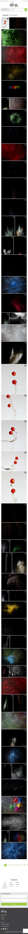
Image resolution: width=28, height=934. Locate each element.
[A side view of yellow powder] (7, 108)
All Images (5, 9)
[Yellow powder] (25, 79)
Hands (11, 882)
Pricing (9, 1)
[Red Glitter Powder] (25, 62)
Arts (17, 886)
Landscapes (11, 884)
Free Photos (5, 887)
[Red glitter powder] (25, 159)
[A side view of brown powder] (25, 362)
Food (5, 882)
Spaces (4, 884)
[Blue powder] (25, 292)
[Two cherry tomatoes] (7, 27)
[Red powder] (25, 311)
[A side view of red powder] (25, 253)
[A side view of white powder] (12, 253)
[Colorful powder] (25, 96)
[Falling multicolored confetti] (25, 142)
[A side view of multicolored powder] (25, 235)
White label (5, 886)
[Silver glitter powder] (25, 340)
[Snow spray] (25, 176)
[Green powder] (25, 125)
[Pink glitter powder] (25, 197)
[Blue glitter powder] (25, 275)
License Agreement (5, 926)
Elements (17, 882)
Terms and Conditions (5, 924)
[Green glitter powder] (25, 45)
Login (26, 1)
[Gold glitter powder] (25, 27)
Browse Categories (3, 1)
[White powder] (25, 323)
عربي (12, 1)
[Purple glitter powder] (25, 214)
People (17, 884)
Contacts (2, 922)
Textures (11, 886)
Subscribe (14, 904)
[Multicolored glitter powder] (25, 108)
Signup (23, 1)
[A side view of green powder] (13, 235)
